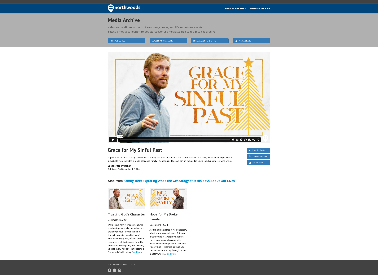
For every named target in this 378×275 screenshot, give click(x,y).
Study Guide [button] (257, 162)
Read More (137, 252)
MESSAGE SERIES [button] (117, 40)
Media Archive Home (235, 8)
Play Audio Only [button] (259, 150)
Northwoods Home (260, 8)
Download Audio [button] (259, 156)
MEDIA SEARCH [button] (245, 40)
